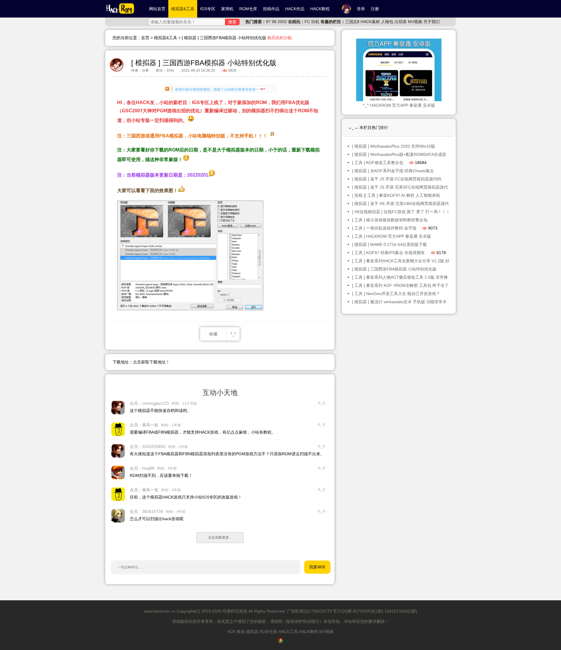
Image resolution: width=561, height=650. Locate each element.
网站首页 (157, 8)
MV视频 (415, 21)
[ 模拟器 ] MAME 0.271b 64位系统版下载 (389, 244)
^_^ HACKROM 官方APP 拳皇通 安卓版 (399, 105)
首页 (145, 37)
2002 (282, 21)
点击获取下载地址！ (151, 362)
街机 (315, 21)
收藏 (213, 334)
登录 (361, 8)
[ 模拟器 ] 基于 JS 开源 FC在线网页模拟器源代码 (396, 179)
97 (268, 21)
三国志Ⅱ (352, 21)
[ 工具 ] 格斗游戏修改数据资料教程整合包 (389, 220)
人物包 (387, 21)
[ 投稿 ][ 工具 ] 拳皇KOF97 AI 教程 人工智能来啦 (396, 195)
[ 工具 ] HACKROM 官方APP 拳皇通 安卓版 (391, 236)
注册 (375, 8)
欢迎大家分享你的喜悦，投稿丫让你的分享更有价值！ (217, 89)
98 (274, 21)
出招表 (400, 21)
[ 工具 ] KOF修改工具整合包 (377, 162)
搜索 (232, 22)
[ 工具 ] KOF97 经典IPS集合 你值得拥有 (388, 252)
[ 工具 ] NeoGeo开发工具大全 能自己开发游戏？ (396, 293)
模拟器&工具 (165, 37)
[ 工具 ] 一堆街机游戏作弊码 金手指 (384, 228)
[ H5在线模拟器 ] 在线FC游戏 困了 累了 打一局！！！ (401, 211)
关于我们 (431, 21)
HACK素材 (370, 21)
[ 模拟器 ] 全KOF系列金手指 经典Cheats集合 (393, 170)
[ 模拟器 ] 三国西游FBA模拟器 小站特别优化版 (394, 269)
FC (307, 21)
